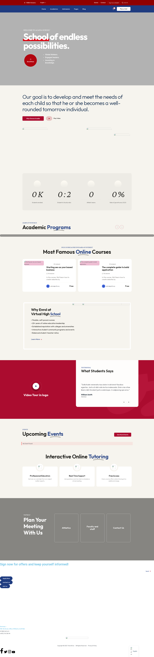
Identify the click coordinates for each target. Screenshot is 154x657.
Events (3, 604)
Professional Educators (40, 476)
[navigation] (134, 651)
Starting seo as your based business (59, 268)
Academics (54, 9)
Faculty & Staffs (6, 615)
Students (4, 609)
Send (147, 571)
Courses (4, 595)
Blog (84, 9)
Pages (76, 9)
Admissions (66, 9)
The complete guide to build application (115, 268)
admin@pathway (54, 286)
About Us (4, 591)
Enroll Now (30, 61)
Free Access (114, 476)
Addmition (4, 612)
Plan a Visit (123, 9)
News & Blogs (5, 601)
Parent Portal (5, 598)
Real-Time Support (77, 476)
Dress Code (5, 622)
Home (44, 9)
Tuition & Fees (6, 618)
